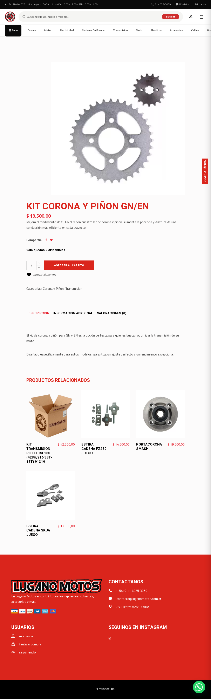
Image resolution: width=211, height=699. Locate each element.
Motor (48, 30)
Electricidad (67, 30)
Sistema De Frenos (93, 30)
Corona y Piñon (53, 288)
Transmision (120, 30)
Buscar (170, 16)
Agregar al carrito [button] (60, 444)
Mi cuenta (200, 4)
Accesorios (176, 30)
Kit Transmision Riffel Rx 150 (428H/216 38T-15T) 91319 (39, 453)
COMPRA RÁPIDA (204, 171)
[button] (199, 687)
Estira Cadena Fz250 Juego (94, 448)
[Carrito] (201, 16)
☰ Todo (13, 30)
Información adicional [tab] (73, 313)
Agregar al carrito (69, 265)
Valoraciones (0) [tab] (111, 313)
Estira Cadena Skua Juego (38, 530)
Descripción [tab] (38, 313)
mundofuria (107, 688)
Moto (139, 30)
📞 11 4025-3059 (161, 4)
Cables (195, 30)
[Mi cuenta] (190, 16)
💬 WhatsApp (183, 4)
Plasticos (156, 30)
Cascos (32, 30)
